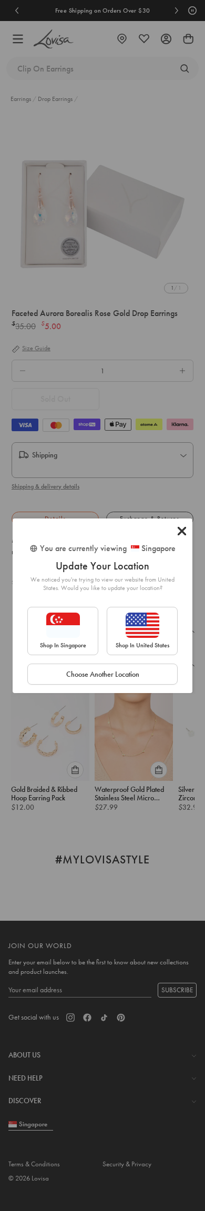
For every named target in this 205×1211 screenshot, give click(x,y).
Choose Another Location (102, 674)
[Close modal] (181, 531)
